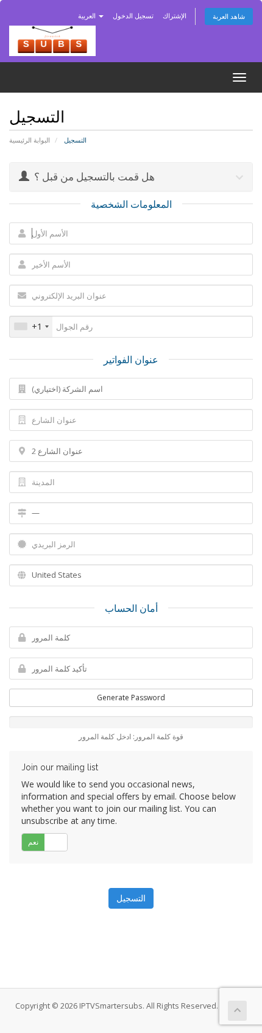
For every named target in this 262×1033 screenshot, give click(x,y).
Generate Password (131, 697)
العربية (87, 15)
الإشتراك (174, 15)
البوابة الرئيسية (29, 139)
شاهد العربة (229, 16)
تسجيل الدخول (133, 15)
